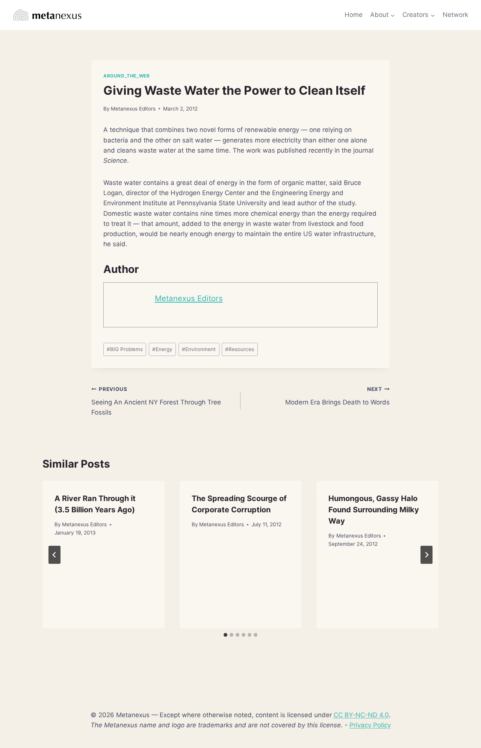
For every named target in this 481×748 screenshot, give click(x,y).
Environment (199, 349)
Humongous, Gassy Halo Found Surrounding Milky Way (373, 509)
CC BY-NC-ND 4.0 (361, 715)
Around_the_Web (126, 76)
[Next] (426, 555)
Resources (239, 349)
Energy (162, 349)
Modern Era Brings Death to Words (337, 396)
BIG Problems (125, 349)
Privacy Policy (370, 725)
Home (354, 14)
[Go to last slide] (54, 555)
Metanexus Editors (133, 109)
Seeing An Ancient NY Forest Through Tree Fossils (156, 401)
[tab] (225, 635)
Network (455, 14)
